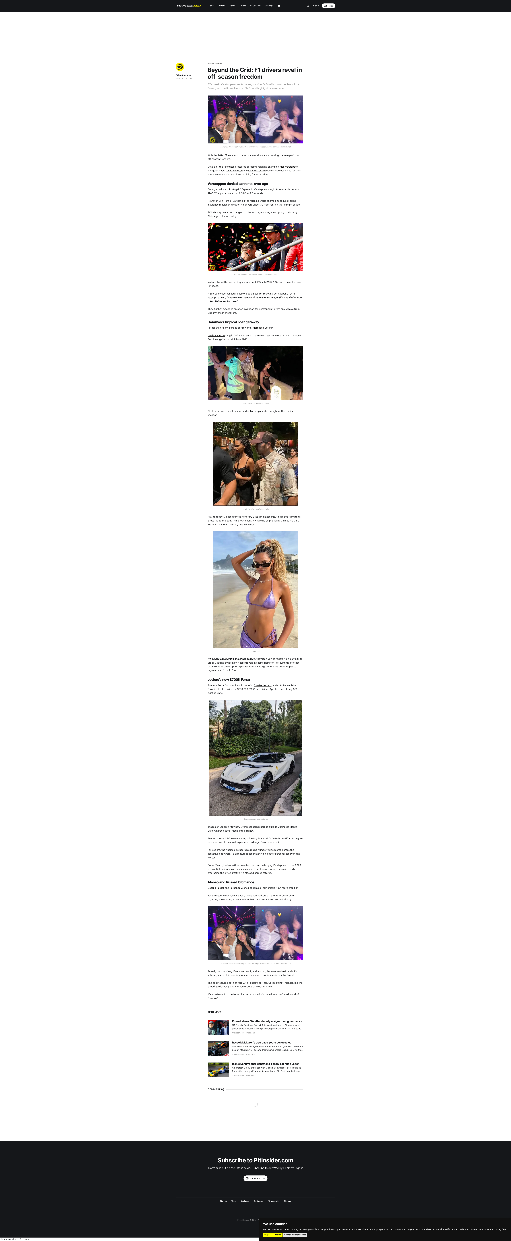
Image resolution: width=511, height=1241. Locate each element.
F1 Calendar (255, 6)
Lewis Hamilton (234, 170)
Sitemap (287, 1201)
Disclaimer (244, 1201)
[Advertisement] (255, 31)
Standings (269, 6)
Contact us (258, 1201)
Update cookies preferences (14, 1239)
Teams (233, 6)
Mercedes (258, 327)
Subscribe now (257, 1178)
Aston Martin (289, 971)
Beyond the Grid (215, 64)
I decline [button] (277, 1235)
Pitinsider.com (184, 75)
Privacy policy (273, 1201)
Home (211, 6)
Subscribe (328, 6)
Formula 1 (213, 998)
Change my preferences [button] (295, 1235)
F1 (225, 155)
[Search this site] (308, 6)
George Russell (216, 887)
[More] (286, 6)
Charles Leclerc (257, 170)
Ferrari (211, 689)
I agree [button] (267, 1235)
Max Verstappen (289, 166)
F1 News (221, 6)
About (233, 1201)
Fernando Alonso (239, 887)
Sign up (223, 1201)
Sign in (316, 6)
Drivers (243, 6)
